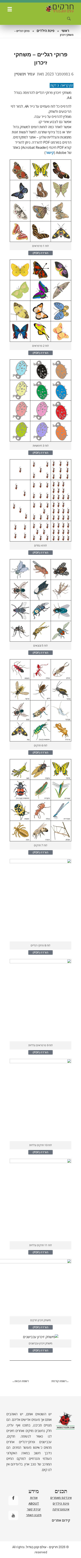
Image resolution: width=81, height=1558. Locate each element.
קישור (50, 152)
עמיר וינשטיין (24, 74)
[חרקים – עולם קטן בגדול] (59, 8)
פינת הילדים (45, 30)
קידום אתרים (61, 1520)
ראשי (65, 30)
